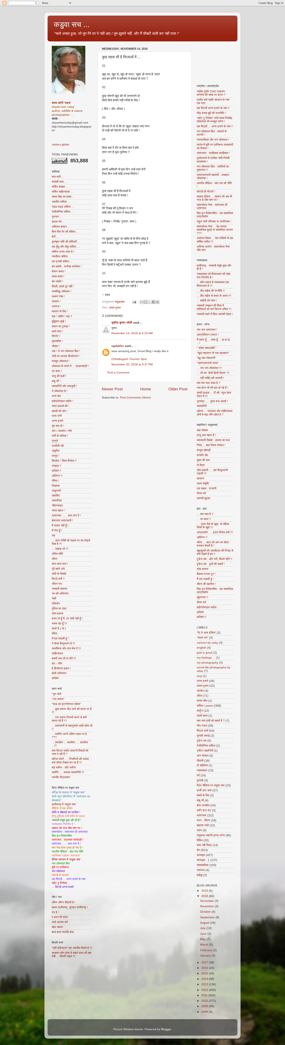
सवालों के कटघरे (60, 875)
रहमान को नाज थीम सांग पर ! (67, 828)
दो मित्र (201, 465)
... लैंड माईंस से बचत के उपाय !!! (214, 295)
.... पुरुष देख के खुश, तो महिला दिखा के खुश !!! (213, 525)
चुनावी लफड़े (203, 735)
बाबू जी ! (56, 381)
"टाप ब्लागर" (58, 699)
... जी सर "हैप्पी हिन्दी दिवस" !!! (213, 373)
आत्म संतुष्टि (203, 483)
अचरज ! (56, 306)
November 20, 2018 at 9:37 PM (132, 364)
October (206, 911)
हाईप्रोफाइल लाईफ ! (62, 401)
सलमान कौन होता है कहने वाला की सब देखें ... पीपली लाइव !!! (71, 954)
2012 (205, 990)
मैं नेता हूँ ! (57, 530)
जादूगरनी (56, 490)
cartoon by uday (207, 642)
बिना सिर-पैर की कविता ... (65, 231)
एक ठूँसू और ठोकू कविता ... (65, 246)
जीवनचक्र (57, 505)
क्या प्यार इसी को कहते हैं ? (211, 720)
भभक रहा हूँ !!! (59, 623)
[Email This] (142, 302)
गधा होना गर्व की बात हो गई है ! (212, 387)
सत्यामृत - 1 (203, 860)
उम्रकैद (56, 495)
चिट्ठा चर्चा (202, 730)
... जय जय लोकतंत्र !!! (209, 368)
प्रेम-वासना (57, 613)
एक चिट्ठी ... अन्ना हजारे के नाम (68, 879)
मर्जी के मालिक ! (60, 435)
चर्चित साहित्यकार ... (62, 191)
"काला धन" (202, 637)
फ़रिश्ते (55, 678)
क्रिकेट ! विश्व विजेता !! (64, 460)
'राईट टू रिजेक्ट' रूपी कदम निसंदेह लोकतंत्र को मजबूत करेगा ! (214, 120)
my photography (207, 662)
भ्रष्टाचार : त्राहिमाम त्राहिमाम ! (213, 153)
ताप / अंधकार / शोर (62, 430)
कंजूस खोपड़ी (204, 450)
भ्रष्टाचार (201, 815)
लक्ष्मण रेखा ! (58, 296)
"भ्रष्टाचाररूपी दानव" (208, 363)
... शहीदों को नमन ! (207, 300)
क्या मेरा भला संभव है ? (208, 383)
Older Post (177, 389)
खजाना (200, 478)
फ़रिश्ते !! (56, 470)
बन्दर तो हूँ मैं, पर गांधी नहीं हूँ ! (67, 618)
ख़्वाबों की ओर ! (59, 411)
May (203, 939)
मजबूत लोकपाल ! (60, 361)
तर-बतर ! (57, 371)
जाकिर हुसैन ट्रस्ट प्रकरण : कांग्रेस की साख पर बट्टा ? (212, 93)
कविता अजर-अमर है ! (63, 251)
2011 (204, 995)
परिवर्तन (56, 603)
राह (53, 535)
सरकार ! (56, 301)
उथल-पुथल (115, 307)
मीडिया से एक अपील (62, 808)
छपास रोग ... (58, 221)
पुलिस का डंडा (59, 608)
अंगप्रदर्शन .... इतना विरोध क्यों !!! (215, 532)
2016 (205, 967)
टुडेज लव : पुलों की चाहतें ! (211, 564)
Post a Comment (118, 372)
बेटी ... (55, 236)
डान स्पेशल (202, 755)
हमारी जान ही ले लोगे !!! (64, 658)
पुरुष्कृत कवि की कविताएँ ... (66, 241)
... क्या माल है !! (205, 514)
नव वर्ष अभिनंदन (60, 593)
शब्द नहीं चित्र (204, 845)
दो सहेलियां (202, 765)
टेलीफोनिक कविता (206, 745)
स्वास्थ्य (201, 870)
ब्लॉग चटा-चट (204, 810)
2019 (205, 890)
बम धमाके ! (57, 281)
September (208, 917)
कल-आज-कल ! (60, 563)
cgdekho (117, 346)
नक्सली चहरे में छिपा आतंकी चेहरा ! (215, 314)
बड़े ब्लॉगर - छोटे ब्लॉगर (64, 767)
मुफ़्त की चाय (203, 460)
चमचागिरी (202, 406)
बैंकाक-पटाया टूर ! (206, 574)
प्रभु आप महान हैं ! (206, 435)
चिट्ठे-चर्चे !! (58, 578)
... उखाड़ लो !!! (60, 548)
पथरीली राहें (58, 445)
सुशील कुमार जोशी (121, 322)
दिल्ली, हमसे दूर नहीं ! (63, 286)
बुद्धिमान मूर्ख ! (59, 321)
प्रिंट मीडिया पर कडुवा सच (210, 785)
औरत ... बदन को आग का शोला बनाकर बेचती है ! (213, 544)
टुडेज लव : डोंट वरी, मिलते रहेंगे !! (214, 559)
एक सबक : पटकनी (206, 488)
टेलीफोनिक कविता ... (63, 211)
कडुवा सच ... (72, 24)
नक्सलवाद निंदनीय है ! (63, 824)
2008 (205, 1011)
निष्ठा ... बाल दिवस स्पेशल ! (211, 445)
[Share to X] (150, 302)
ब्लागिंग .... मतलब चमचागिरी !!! (68, 772)
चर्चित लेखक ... (60, 186)
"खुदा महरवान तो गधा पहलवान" (213, 353)
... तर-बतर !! (204, 519)
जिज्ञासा (55, 485)
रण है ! (55, 912)
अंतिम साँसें (57, 553)
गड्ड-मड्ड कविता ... (63, 206)
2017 (205, 962)
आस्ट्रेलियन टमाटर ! (208, 334)
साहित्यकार (57, 653)
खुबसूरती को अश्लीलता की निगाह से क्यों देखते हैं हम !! (215, 552)
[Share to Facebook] (153, 302)
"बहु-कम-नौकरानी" (206, 358)
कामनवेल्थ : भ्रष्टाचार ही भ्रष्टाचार (70, 831)
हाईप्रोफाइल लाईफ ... (208, 607)
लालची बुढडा (203, 498)
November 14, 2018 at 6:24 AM (132, 333)
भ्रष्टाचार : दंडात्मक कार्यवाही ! (67, 839)
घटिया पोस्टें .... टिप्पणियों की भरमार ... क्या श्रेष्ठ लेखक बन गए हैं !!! (72, 760)
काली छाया (202, 715)
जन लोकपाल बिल (61, 863)
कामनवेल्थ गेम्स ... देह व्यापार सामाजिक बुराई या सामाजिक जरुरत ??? (215, 230)
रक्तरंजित (57, 500)
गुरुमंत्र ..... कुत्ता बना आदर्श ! (212, 401)
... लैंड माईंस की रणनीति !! (211, 290)
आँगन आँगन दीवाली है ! (63, 902)
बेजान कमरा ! (59, 271)
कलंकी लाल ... (59, 181)
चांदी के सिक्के (59, 573)
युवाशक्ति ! (57, 341)
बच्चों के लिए (203, 795)
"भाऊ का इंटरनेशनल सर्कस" (66, 704)
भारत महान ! (58, 510)
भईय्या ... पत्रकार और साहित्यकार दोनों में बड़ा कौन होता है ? (214, 413)
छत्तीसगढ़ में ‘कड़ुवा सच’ (64, 804)
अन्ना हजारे (57, 420)
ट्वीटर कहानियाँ (205, 750)
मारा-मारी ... (58, 176)
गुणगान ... (57, 216)
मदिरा (54, 633)
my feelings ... (206, 657)
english (201, 647)
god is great (204, 652)
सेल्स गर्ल (201, 493)
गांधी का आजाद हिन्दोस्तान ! (66, 356)
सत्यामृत (201, 855)
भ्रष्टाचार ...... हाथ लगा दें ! (66, 515)
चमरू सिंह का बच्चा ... (63, 196)
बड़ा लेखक (202, 430)
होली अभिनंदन (59, 673)
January (206, 955)
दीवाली (200, 760)
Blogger (166, 1029)
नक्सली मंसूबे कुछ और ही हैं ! (66, 820)
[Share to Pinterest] (157, 302)
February (206, 950)
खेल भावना (57, 927)
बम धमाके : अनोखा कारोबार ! (67, 266)
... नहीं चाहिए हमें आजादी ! (210, 378)
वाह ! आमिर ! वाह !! (62, 316)
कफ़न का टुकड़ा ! (61, 326)
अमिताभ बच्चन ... (61, 226)
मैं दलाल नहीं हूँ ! (60, 525)
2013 (205, 984)
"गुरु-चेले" (57, 694)
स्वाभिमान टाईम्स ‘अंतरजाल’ (66, 855)
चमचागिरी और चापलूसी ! (64, 386)
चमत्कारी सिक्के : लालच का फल (213, 440)
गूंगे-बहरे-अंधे (58, 568)
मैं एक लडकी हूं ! (60, 638)
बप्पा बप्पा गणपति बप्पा (63, 932)
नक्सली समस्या (59, 588)
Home (145, 389)
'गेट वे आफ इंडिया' (206, 632)
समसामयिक (202, 865)
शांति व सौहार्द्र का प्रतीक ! (66, 812)
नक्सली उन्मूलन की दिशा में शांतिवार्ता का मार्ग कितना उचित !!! (214, 307)
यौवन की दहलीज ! (206, 584)
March (204, 944)
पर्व (198, 775)
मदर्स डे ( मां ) (59, 628)
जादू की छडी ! (59, 376)
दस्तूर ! (55, 455)
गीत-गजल (202, 725)
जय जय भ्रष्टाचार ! (207, 329)
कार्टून (200, 710)
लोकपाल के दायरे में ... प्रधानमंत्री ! (70, 366)
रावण (199, 830)
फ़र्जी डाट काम (204, 790)
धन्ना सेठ (56, 396)
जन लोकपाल (58, 871)
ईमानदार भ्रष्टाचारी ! (62, 520)
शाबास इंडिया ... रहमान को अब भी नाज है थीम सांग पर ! (214, 198)
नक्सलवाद (202, 770)
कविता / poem (205, 705)
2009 (205, 1006)
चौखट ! (56, 346)
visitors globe (60, 144)
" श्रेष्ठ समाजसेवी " (207, 348)
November (207, 906)
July (203, 928)
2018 (205, 896)
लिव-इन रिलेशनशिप (62, 835)
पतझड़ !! (56, 465)
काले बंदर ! (57, 331)
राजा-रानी (57, 415)
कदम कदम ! (58, 276)
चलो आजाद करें (60, 922)
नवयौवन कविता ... (61, 256)
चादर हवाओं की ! (60, 406)
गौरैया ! (55, 480)
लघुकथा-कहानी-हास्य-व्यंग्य (211, 835)
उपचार (200, 690)
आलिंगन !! (57, 475)
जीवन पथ (57, 583)
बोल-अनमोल (203, 805)
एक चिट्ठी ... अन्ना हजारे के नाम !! (215, 126)
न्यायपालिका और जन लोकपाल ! (213, 139)
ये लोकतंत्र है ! (59, 391)
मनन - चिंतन (203, 820)
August (205, 922)
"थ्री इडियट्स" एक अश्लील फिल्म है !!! (72, 947)
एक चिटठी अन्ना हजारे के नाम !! (213, 108)
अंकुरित (55, 450)
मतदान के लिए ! (60, 311)
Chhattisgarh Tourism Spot (129, 359)
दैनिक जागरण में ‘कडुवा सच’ (66, 859)
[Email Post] (134, 301)
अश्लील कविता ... (61, 201)
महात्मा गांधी (203, 825)
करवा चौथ (202, 700)
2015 (205, 973)
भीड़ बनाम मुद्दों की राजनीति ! (211, 113)
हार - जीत (57, 663)
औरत (54, 558)
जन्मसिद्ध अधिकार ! (61, 291)
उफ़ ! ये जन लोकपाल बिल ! (66, 351)
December (207, 900)
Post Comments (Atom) (135, 397)
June (203, 933)
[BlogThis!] (146, 302)
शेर (198, 850)
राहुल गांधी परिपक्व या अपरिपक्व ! (214, 221)
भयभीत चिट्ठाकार (61, 777)
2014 (205, 978)
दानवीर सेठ (202, 455)
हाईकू (199, 875)
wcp (199, 676)
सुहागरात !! (202, 597)
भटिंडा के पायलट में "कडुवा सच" (68, 792)
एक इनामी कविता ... (62, 261)
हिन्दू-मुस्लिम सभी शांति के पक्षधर (68, 816)
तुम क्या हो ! (58, 425)
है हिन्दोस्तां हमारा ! (61, 668)
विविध (200, 840)
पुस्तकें (200, 780)
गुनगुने (55, 440)
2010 (205, 1000)
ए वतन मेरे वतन (60, 917)
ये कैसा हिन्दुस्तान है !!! (63, 643)
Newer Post (112, 389)
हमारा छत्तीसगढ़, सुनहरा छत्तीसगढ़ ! (70, 907)
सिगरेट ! (56, 336)
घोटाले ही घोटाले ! (206, 191)
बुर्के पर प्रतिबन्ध (60, 867)
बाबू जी (200, 800)
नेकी (54, 598)
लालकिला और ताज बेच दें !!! (66, 648)
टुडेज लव (202, 740)
